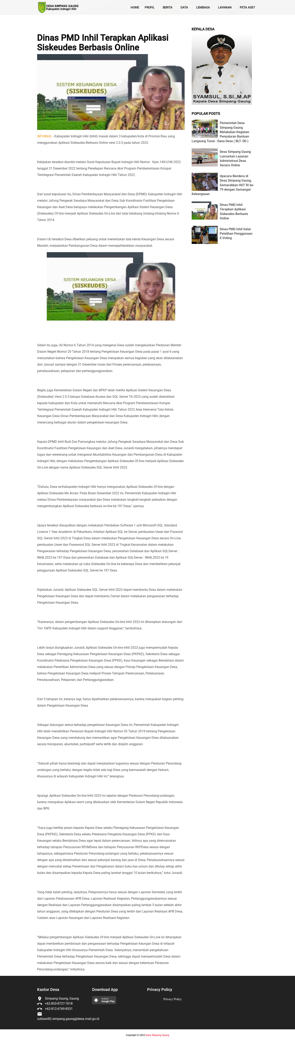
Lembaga (203, 7)
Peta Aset (247, 7)
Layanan (225, 7)
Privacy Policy (172, 999)
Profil (150, 7)
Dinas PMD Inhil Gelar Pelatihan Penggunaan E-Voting (236, 233)
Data (184, 7)
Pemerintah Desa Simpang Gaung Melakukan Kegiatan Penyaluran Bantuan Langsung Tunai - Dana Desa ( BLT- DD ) (220, 132)
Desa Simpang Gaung (157, 1035)
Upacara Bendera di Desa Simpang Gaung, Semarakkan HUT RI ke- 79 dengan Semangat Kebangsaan (223, 185)
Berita (167, 7)
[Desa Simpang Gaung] (58, 7)
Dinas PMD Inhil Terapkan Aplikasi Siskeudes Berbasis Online (103, 42)
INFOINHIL (44, 136)
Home (135, 7)
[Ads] (222, 104)
